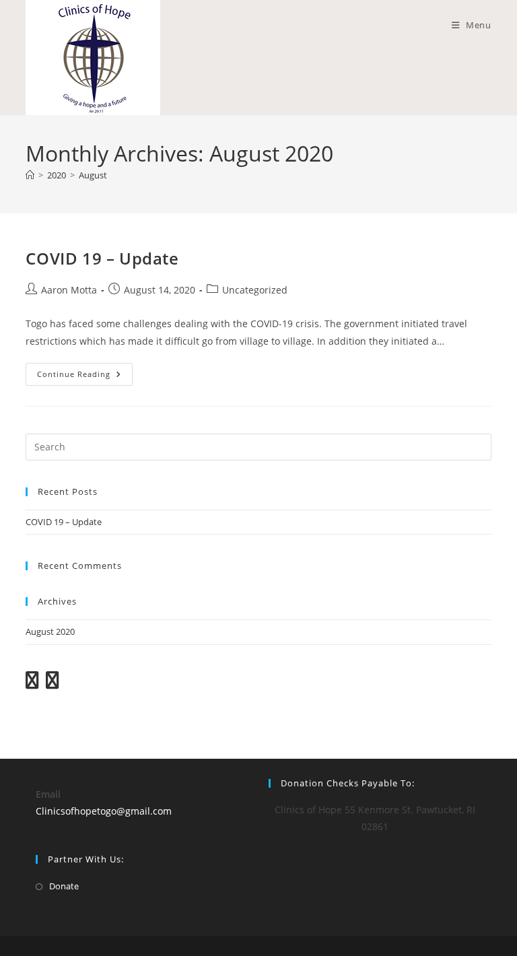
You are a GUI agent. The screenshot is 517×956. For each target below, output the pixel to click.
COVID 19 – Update (102, 258)
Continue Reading (85, 377)
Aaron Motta (69, 289)
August (93, 175)
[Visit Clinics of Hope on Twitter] (32, 683)
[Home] (30, 175)
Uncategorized (254, 289)
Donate (64, 886)
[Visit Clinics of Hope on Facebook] (52, 683)
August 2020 (50, 631)
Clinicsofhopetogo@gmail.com (104, 811)
